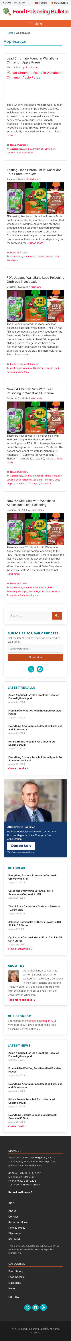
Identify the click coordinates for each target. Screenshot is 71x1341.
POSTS (43, 2)
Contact (13, 1216)
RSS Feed (14, 1239)
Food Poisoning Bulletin (40, 12)
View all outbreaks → (20, 948)
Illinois (48, 475)
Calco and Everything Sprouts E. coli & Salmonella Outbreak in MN (30, 892)
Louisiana (37, 479)
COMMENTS (61, 2)
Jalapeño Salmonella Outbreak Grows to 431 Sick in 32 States (34, 924)
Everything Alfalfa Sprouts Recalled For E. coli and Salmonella (35, 728)
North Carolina (46, 591)
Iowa (35, 587)
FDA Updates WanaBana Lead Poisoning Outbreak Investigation (35, 279)
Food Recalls (16, 1276)
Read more (36, 242)
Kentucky (57, 475)
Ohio (56, 479)
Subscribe (35, 657)
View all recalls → (18, 768)
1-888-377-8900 (30, 1184)
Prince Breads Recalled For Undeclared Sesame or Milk (31, 743)
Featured (14, 364)
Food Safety (15, 1271)
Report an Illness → (20, 1192)
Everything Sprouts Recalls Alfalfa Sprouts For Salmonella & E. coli (35, 759)
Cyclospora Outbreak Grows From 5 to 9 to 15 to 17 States (35, 939)
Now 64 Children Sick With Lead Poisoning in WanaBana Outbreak (30, 391)
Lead (18, 152)
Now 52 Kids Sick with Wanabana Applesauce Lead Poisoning (31, 503)
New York (48, 479)
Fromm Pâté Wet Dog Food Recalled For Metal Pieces (35, 712)
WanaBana (27, 152)
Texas (10, 595)
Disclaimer (14, 1233)
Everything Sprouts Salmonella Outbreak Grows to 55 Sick (32, 877)
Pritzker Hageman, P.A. (39, 1020)
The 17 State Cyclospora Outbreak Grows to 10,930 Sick (34, 908)
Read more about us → (22, 999)
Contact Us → (21, 845)
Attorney (27, 148)
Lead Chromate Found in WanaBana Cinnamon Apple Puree (32, 60)
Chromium (38, 148)
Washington (33, 483)
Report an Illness (18, 1222)
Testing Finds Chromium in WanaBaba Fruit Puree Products (34, 172)
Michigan (22, 591)
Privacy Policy (16, 1227)
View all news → (17, 1126)
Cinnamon (50, 148)
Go (57, 615)
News (13, 144)
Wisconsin (45, 483)
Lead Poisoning (23, 479)
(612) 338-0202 (26, 1180)
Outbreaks (22, 144)
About (12, 1210)
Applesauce (16, 148)
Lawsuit (11, 152)
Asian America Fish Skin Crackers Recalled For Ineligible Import (33, 697)
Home (10, 32)
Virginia (10, 483)
